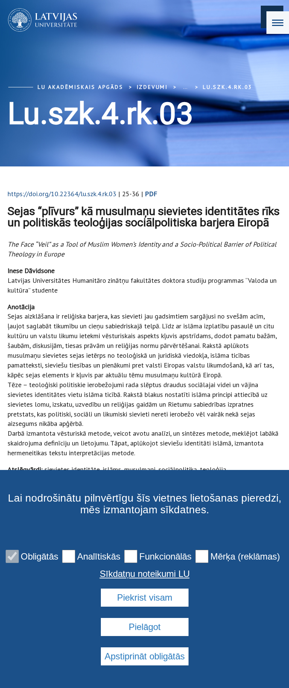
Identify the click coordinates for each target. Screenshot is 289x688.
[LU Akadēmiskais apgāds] (40, 20)
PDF (151, 193)
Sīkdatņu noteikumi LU (145, 574)
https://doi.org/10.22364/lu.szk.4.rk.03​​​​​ (62, 193)
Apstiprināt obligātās (145, 656)
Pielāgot (145, 627)
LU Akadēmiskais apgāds (80, 87)
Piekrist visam (144, 597)
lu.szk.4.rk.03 (227, 87)
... (185, 87)
